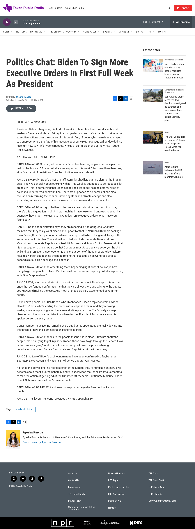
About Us (72, 473)
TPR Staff (153, 473)
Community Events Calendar (162, 501)
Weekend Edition (24, 409)
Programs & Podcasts (63, 32)
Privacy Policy (74, 501)
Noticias (21, 32)
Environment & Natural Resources (174, 91)
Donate (184, 8)
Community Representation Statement (81, 508)
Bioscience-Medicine (174, 59)
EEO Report (113, 480)
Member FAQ (114, 501)
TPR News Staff (156, 480)
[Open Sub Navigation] (12, 32)
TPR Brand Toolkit (76, 494)
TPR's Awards (155, 494)
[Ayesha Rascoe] (13, 439)
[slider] (20, 22)
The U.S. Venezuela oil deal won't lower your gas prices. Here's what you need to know (175, 143)
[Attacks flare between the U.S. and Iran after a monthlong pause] (153, 167)
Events (107, 32)
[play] (6, 22)
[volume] (16, 22)
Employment (74, 487)
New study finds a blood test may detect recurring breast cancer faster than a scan (174, 71)
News (6, 32)
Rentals (112, 508)
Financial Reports (116, 473)
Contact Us (73, 480)
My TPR (162, 32)
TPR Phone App (156, 487)
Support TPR (144, 32)
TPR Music (36, 32)
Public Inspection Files (118, 487)
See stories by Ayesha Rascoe (42, 442)
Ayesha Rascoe (23, 96)
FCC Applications (116, 494)
